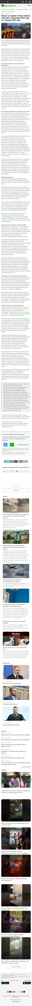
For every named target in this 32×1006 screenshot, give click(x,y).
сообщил (3, 88)
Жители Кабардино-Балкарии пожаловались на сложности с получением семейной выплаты (15, 516)
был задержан (7, 338)
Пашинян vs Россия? (23, 9)
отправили (18, 308)
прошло (28, 299)
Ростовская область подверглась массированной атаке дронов (12, 580)
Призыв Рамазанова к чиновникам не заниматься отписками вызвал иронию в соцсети (14, 547)
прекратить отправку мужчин (13, 330)
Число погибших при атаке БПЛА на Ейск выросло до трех (13, 745)
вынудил (15, 159)
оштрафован (22, 170)
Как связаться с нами (13, 980)
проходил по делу (10, 216)
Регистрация (16, 486)
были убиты (5, 72)
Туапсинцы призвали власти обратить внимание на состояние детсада (14, 605)
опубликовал (21, 121)
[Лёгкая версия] (7, 1)
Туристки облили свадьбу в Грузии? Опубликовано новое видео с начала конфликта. (15, 852)
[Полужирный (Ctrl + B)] (4, 471)
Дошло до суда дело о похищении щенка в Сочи (15, 648)
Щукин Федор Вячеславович (11, 725)
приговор (19, 178)
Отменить (16, 490)
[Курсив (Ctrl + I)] (7, 471)
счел (27, 136)
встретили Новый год (12, 236)
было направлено (19, 356)
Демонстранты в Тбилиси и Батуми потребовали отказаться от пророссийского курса (15, 791)
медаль (22, 369)
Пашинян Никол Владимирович (12, 683)
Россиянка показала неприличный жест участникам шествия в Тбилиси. (12, 935)
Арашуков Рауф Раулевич (10, 704)
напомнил (11, 261)
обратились (24, 146)
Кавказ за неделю (10, 11)
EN (4, 1)
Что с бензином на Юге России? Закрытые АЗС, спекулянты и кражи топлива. (15, 962)
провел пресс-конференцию (22, 318)
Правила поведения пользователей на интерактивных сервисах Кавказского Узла (16, 996)
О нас (2, 980)
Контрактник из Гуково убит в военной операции (14, 622)
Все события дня (26, 766)
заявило (25, 267)
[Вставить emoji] (16, 471)
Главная (3, 11)
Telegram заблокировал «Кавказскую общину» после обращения (14, 879)
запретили (14, 279)
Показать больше (16, 967)
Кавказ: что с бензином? (9, 9)
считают (25, 246)
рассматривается (14, 208)
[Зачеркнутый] (13, 471)
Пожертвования (27, 980)
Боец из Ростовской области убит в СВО (13, 758)
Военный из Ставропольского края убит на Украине (13, 752)
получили (14, 192)
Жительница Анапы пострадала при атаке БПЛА (15, 739)
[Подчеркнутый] (10, 471)
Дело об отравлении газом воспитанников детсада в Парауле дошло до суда (15, 763)
